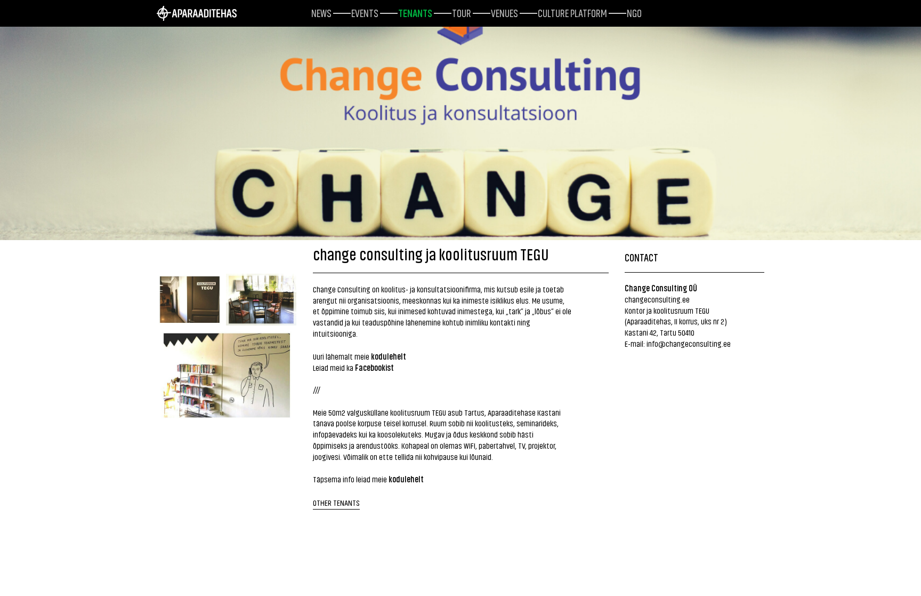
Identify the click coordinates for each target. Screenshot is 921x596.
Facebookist (374, 367)
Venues (504, 12)
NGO (634, 12)
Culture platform (572, 12)
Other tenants (336, 502)
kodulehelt (388, 356)
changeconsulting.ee (657, 299)
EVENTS (364, 12)
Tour (461, 12)
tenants (415, 12)
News (321, 12)
